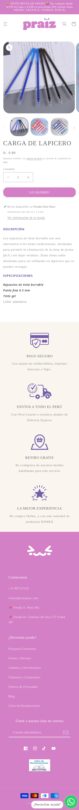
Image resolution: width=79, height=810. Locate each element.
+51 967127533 (18, 588)
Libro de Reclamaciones (24, 705)
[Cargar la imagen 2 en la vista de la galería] (39, 127)
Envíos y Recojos (19, 658)
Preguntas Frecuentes (22, 648)
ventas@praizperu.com (23, 598)
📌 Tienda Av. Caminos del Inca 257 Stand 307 (36, 619)
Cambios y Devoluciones (24, 667)
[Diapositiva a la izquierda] (4, 127)
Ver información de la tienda (26, 217)
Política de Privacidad (22, 686)
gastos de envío (34, 158)
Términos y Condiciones (24, 677)
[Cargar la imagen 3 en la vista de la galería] (59, 127)
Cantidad (8, 169)
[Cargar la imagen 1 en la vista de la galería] (19, 127)
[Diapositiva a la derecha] (74, 127)
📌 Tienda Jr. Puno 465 (24, 607)
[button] (5, 24)
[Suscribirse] (65, 732)
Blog (11, 696)
